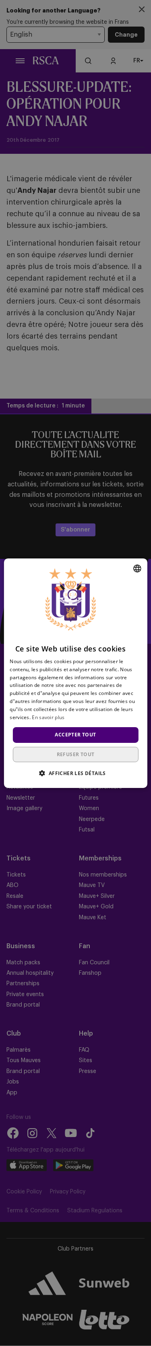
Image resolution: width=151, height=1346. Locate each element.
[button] (75, 773)
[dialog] (75, 673)
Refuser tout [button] (76, 754)
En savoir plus (48, 716)
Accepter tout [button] (75, 734)
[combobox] (137, 568)
